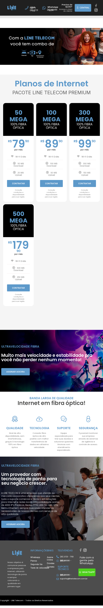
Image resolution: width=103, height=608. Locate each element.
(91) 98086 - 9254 (65, 560)
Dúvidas (50, 563)
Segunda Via (36, 564)
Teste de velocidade (39, 568)
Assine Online (50, 558)
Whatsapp (36, 557)
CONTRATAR (18, 183)
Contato (50, 567)
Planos (34, 560)
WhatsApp (52, 7)
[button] (83, 8)
